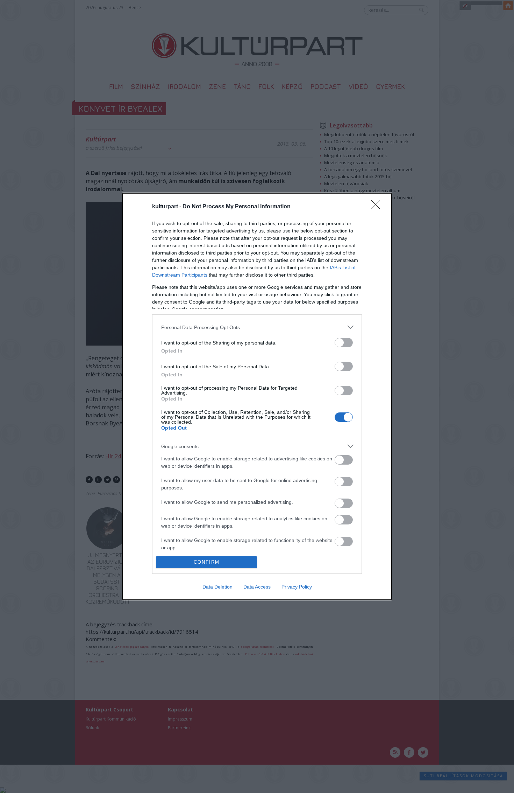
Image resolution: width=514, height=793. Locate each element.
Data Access (257, 587)
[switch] (344, 342)
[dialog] (257, 396)
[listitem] (257, 327)
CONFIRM (207, 562)
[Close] (378, 207)
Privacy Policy (296, 587)
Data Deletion (217, 587)
